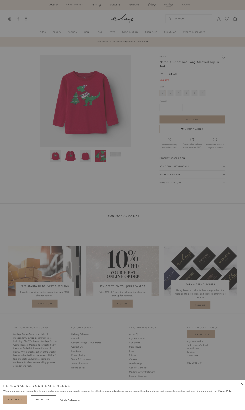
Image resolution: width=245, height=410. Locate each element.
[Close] (241, 383)
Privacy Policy (225, 391)
